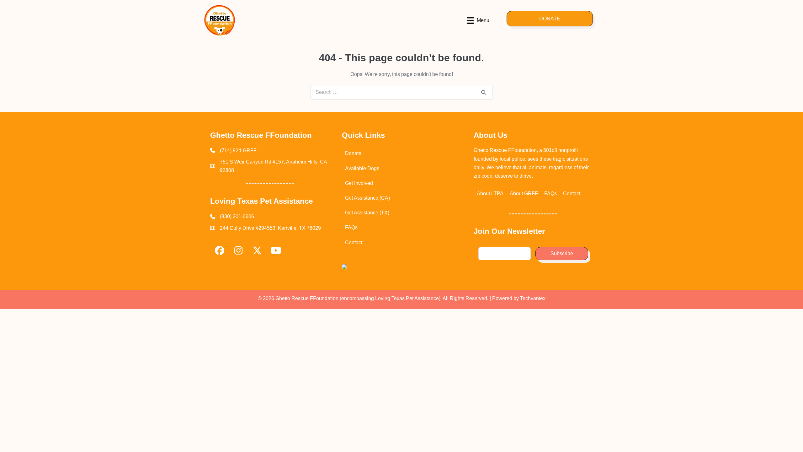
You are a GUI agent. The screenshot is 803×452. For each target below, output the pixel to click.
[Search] (483, 92)
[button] (550, 18)
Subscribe (561, 253)
